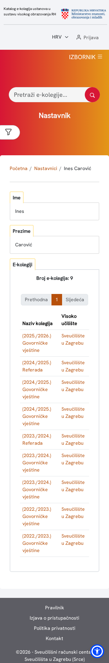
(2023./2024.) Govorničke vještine (36, 462)
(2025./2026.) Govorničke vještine (36, 343)
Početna (19, 168)
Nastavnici (45, 168)
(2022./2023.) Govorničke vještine (36, 516)
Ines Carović (77, 168)
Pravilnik (54, 608)
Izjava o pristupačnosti (54, 618)
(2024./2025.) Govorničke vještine (36, 389)
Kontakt (54, 638)
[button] (87, 38)
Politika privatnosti (54, 628)
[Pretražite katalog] (92, 94)
